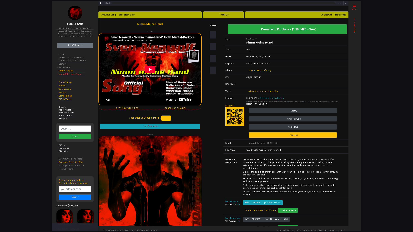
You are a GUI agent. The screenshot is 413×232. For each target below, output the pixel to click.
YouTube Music (151, 126)
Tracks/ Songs (65, 82)
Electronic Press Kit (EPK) (71, 162)
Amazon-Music (294, 118)
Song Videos (65, 89)
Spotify (293, 110)
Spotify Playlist (66, 70)
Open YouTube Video (127, 108)
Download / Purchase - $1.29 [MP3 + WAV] (288, 29)
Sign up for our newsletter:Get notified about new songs (73, 181)
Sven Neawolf (75, 23)
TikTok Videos (65, 99)
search (75, 136)
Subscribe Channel (176, 108)
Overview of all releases (70, 158)
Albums (62, 85)
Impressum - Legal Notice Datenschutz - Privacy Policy (72, 59)
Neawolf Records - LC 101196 (262, 143)
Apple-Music (293, 127)
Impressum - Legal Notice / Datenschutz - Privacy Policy (303, 230)
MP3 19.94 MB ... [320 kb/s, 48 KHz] (263, 202)
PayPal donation (288, 210)
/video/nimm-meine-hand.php (263, 91)
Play (100, 3)
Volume (345, 3)
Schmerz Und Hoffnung (259, 70)
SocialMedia (65, 67)
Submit (75, 197)
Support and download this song (261, 210)
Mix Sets (62, 92)
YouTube (293, 135)
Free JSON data (66, 169)
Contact (62, 64)
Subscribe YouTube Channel (145, 118)
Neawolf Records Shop (70, 74)
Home (62, 54)
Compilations (65, 95)
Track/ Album (74, 45)
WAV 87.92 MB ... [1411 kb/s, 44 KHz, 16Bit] (266, 219)
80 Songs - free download (71, 165)
